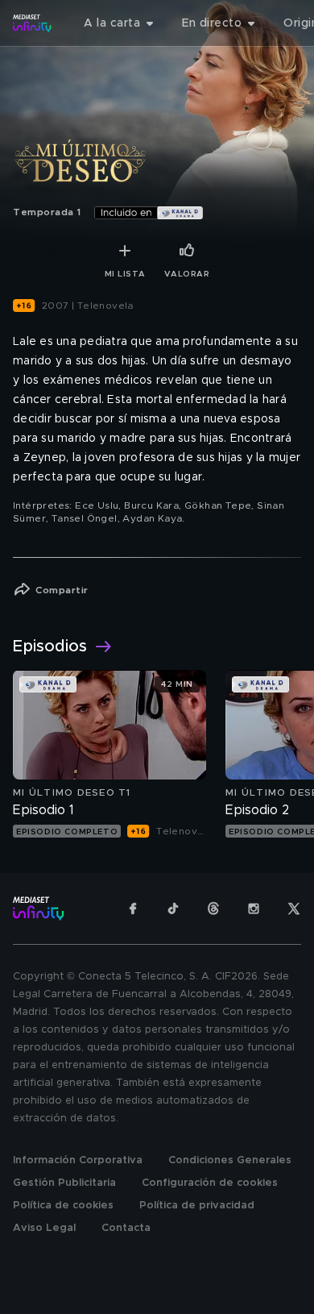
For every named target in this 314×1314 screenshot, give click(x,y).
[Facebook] (133, 908)
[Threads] (213, 908)
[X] (294, 908)
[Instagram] (253, 908)
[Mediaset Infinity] (32, 23)
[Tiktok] (173, 908)
